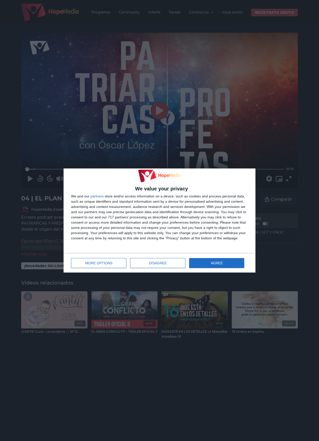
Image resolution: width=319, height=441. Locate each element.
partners (97, 196)
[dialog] (159, 220)
